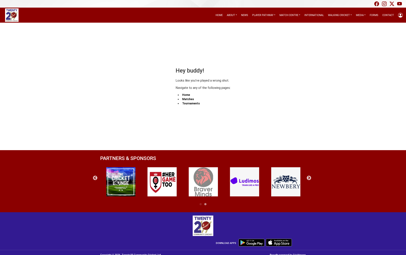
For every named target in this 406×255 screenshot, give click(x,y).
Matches (188, 99)
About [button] (231, 15)
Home (219, 15)
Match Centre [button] (288, 15)
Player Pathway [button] (262, 15)
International (314, 15)
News (244, 15)
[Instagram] (385, 4)
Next (308, 178)
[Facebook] (377, 4)
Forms (374, 15)
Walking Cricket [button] (339, 15)
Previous (95, 178)
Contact (388, 15)
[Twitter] (393, 4)
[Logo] (203, 226)
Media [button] (360, 15)
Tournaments (191, 103)
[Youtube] (400, 4)
